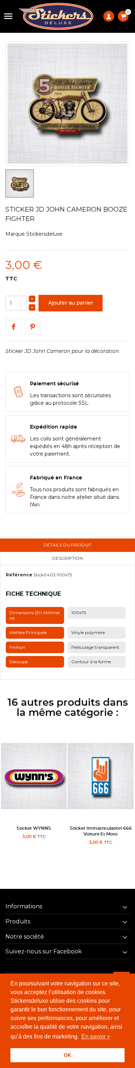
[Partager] (13, 327)
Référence (19, 574)
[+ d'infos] (51, 851)
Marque (15, 234)
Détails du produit (68, 545)
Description (67, 558)
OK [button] (67, 1055)
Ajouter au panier (70, 303)
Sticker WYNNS (34, 828)
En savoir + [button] (95, 1036)
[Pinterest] (33, 327)
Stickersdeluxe (44, 234)
